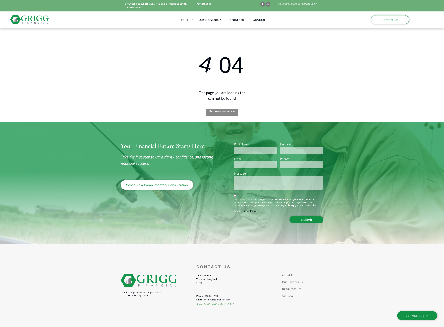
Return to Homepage (222, 111)
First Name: (241, 144)
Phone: (284, 159)
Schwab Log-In (309, 3)
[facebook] (262, 4)
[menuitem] (186, 19)
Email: (238, 159)
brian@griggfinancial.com (217, 299)
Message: (240, 173)
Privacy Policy (249, 210)
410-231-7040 (204, 3)
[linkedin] (268, 4)
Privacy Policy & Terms (138, 295)
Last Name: (287, 144)
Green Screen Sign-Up (289, 3)
